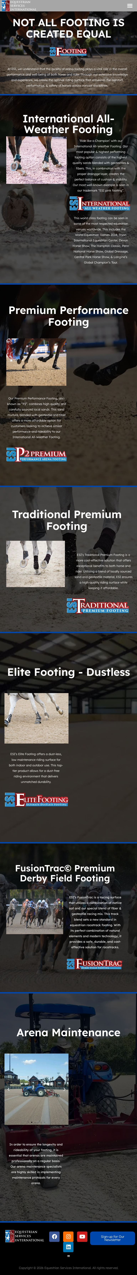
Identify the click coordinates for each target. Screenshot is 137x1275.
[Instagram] (68, 1237)
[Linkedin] (68, 1247)
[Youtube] (82, 1237)
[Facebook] (54, 1237)
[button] (130, 5)
